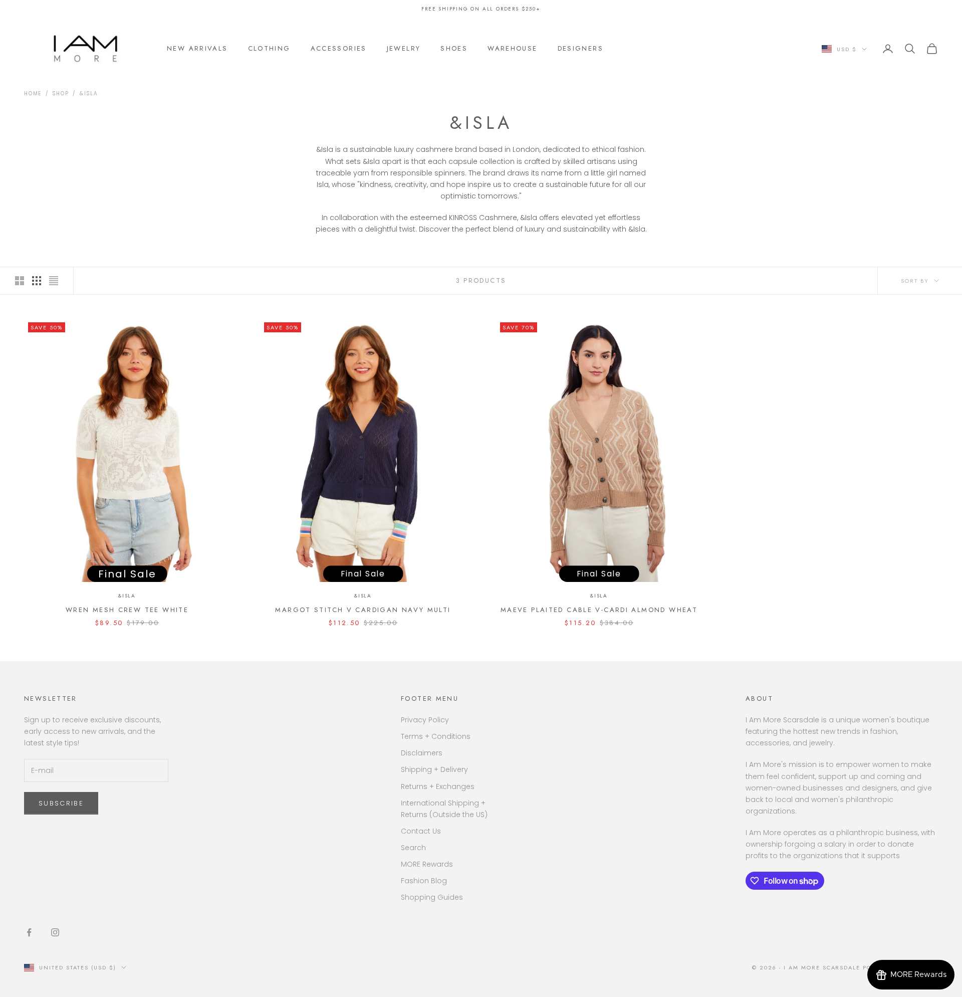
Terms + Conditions (435, 736)
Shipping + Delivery (434, 769)
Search (413, 848)
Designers (580, 48)
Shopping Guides (432, 897)
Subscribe (61, 803)
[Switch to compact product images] (53, 280)
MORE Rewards (427, 864)
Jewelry (404, 48)
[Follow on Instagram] (55, 932)
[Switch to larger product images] (19, 280)
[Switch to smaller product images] (36, 280)
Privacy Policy (425, 720)
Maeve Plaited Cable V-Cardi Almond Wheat (599, 610)
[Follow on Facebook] (29, 932)
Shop (61, 93)
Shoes (453, 48)
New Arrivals (197, 48)
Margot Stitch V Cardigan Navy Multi (362, 610)
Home (33, 93)
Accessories (339, 48)
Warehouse (512, 48)
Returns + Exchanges (437, 786)
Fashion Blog (424, 881)
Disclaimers (421, 753)
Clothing (269, 48)
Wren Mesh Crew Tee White (127, 610)
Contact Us (421, 831)
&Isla (89, 93)
